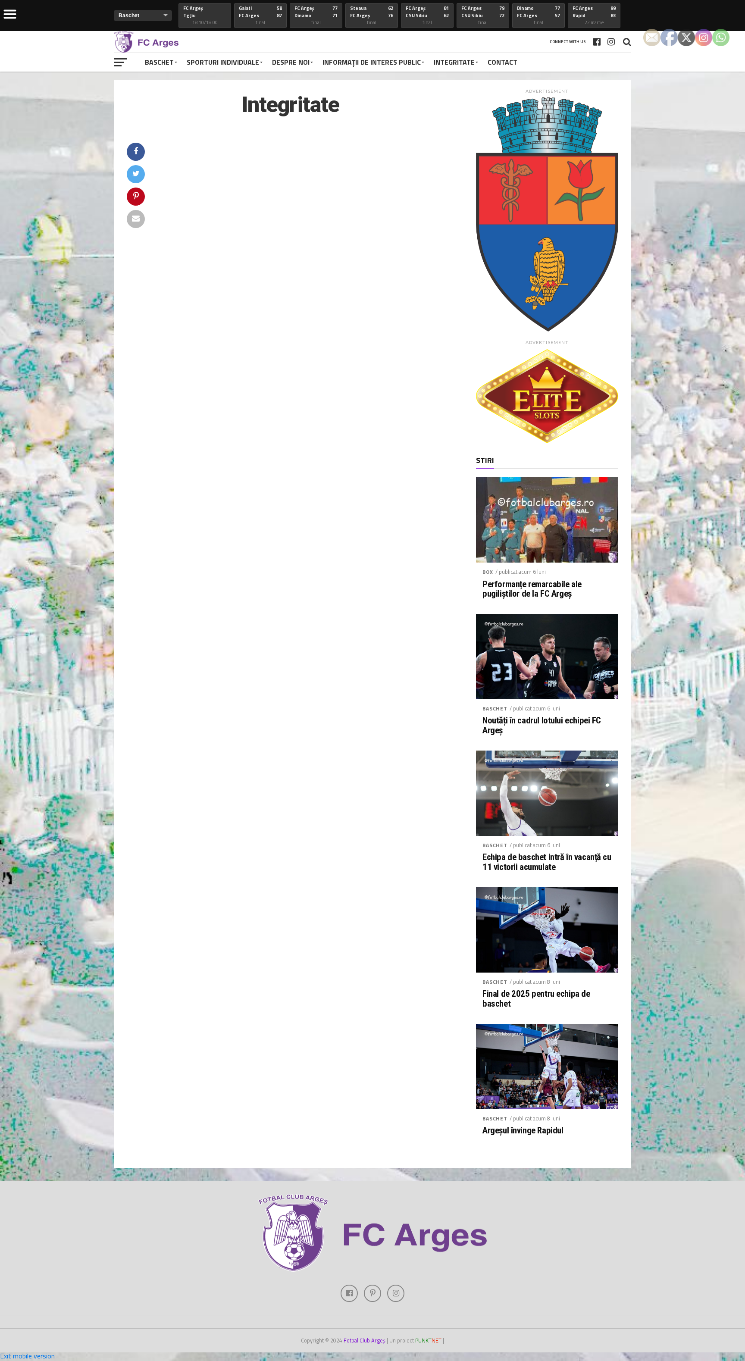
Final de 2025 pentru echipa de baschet (536, 999)
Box (487, 572)
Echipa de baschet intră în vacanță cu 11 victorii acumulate (546, 862)
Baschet (159, 62)
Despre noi (291, 62)
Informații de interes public (371, 62)
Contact (502, 62)
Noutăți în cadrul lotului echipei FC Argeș (541, 725)
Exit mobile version (27, 1356)
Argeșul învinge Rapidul (522, 1131)
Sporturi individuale (223, 62)
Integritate (454, 62)
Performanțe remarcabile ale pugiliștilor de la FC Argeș (532, 589)
